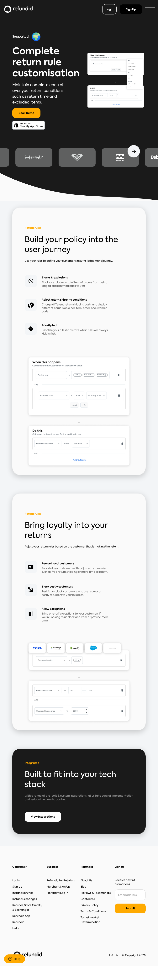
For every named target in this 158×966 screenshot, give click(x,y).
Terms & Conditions (93, 911)
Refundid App (21, 916)
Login (109, 9)
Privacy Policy (89, 905)
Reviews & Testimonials (96, 893)
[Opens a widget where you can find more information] (14, 959)
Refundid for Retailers (60, 880)
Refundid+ (19, 922)
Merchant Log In (57, 893)
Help (15, 928)
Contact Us (88, 899)
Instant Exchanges (24, 899)
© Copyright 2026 (134, 955)
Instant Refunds (22, 893)
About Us (86, 880)
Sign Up (131, 9)
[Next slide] (134, 151)
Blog (83, 886)
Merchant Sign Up (58, 886)
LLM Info (113, 955)
